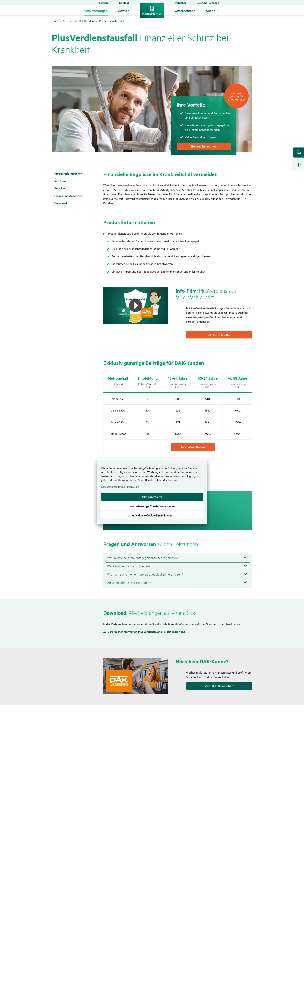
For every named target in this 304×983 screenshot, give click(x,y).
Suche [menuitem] (210, 10)
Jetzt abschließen (219, 335)
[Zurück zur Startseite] (152, 10)
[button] (135, 305)
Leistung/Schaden (208, 3)
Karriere (104, 3)
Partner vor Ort (298, 165)
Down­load (60, 203)
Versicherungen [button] (96, 10)
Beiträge (59, 188)
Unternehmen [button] (185, 10)
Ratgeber (180, 3)
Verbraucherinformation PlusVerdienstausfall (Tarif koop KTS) (146, 631)
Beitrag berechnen (204, 146)
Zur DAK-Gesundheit (219, 686)
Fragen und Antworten (68, 196)
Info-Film (60, 181)
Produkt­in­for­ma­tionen (68, 173)
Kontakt (124, 3)
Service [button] (123, 10)
